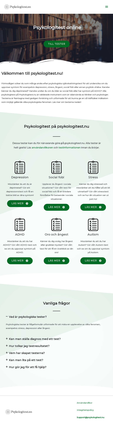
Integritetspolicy (85, 410)
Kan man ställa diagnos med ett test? (35, 339)
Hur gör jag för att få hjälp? (27, 367)
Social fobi (56, 177)
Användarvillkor (84, 403)
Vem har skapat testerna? (27, 353)
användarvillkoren (42, 147)
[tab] (56, 316)
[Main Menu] (106, 6)
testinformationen (69, 147)
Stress (93, 177)
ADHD (19, 234)
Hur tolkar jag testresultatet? (29, 346)
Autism (93, 234)
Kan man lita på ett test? (26, 360)
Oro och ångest (56, 234)
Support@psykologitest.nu (90, 417)
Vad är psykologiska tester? (28, 316)
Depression (20, 177)
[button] (57, 44)
